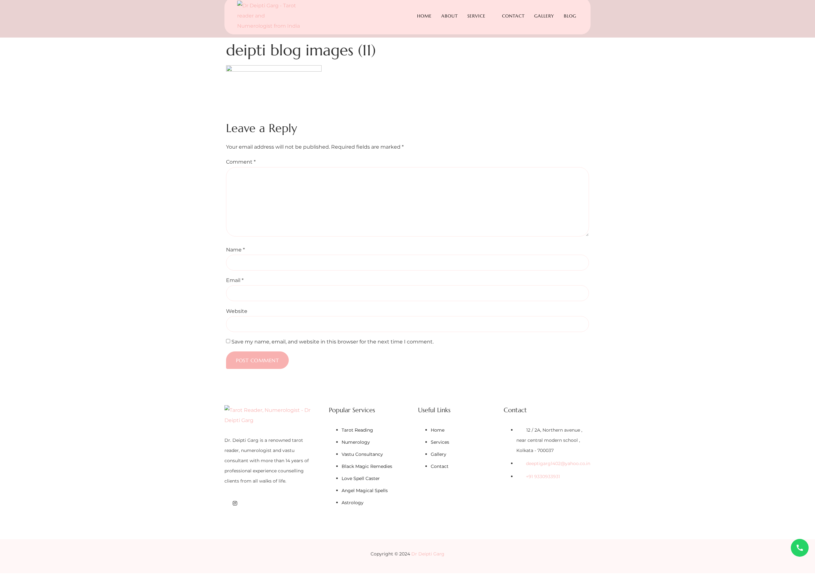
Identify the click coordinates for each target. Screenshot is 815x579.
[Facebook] (226, 503)
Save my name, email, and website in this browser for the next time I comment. (332, 341)
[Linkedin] (252, 503)
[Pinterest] (260, 503)
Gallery (544, 16)
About (449, 16)
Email (235, 280)
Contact (513, 16)
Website (236, 311)
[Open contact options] (800, 548)
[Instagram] (235, 503)
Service (476, 16)
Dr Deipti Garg (427, 554)
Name (235, 249)
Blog (570, 16)
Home (424, 16)
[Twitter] (243, 503)
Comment (241, 162)
